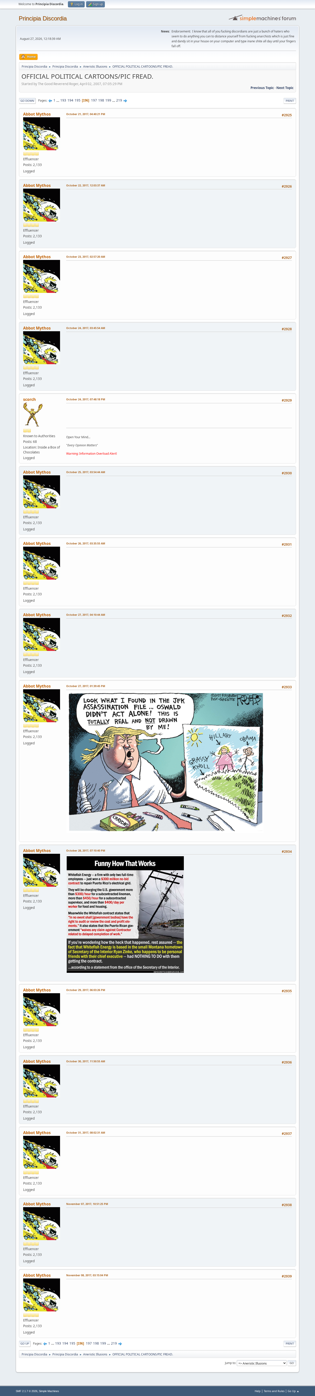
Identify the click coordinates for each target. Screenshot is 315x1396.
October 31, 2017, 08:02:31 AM (85, 1132)
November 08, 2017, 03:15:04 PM (87, 1275)
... (58, 100)
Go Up (24, 1343)
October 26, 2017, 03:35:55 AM (85, 543)
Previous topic (262, 88)
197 (94, 100)
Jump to (230, 1363)
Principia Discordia (43, 18)
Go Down (27, 101)
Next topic (285, 88)
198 (101, 100)
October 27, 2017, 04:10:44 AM (85, 614)
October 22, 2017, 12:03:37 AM (85, 185)
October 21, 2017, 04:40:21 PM (85, 114)
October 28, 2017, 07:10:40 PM (85, 850)
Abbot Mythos (37, 114)
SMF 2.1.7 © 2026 (26, 1391)
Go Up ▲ (293, 1391)
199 (108, 100)
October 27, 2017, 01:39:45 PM (85, 686)
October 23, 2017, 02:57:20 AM (85, 256)
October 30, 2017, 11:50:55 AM (85, 1061)
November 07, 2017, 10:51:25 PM (87, 1204)
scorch (29, 399)
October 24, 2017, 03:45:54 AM (85, 328)
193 (63, 100)
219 (119, 100)
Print (290, 101)
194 (70, 100)
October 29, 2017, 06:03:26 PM (85, 990)
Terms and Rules (274, 1391)
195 (77, 100)
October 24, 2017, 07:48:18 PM (85, 399)
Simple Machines (49, 1391)
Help (258, 1391)
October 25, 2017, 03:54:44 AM (85, 472)
